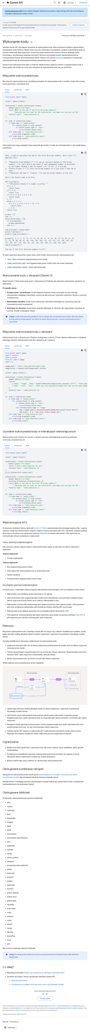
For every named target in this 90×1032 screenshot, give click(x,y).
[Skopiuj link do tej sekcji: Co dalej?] (16, 967)
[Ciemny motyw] (82, 94)
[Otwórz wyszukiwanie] (55, 2)
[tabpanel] (45, 117)
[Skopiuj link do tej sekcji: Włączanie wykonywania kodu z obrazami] (54, 332)
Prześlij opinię (45, 998)
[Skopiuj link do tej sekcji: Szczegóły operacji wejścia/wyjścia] (39, 585)
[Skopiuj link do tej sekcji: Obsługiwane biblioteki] (32, 792)
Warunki (5, 1022)
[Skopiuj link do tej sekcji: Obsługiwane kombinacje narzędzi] (46, 769)
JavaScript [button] (18, 90)
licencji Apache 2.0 (17, 1008)
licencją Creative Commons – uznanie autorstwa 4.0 (54, 1006)
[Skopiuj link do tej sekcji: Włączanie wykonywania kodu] (41, 76)
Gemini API (18, 35)
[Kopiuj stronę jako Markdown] (31, 42)
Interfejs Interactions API (13, 11)
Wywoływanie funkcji (19, 981)
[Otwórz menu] (3, 2)
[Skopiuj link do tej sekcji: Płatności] (16, 626)
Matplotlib (44, 533)
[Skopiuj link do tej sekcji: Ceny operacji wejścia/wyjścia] (34, 542)
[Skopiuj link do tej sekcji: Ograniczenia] (20, 742)
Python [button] (7, 90)
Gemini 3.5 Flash (40, 528)
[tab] (7, 89)
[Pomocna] (43, 994)
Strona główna (7, 35)
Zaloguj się (83, 2)
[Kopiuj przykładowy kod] (85, 94)
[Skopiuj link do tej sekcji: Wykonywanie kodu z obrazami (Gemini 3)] (54, 275)
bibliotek (59, 58)
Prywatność (14, 1022)
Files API (79, 615)
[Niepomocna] (46, 994)
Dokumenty (28, 35)
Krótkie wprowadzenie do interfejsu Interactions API (44, 973)
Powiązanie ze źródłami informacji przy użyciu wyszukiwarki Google (37, 984)
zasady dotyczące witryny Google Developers (68, 1008)
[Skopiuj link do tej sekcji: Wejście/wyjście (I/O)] (29, 522)
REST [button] (27, 90)
